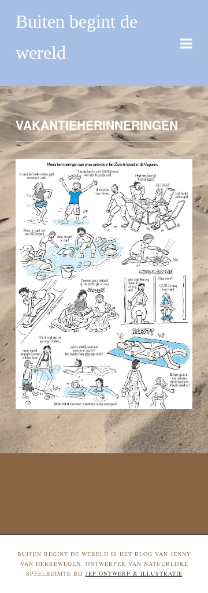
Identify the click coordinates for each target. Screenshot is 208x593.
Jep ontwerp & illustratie (134, 573)
